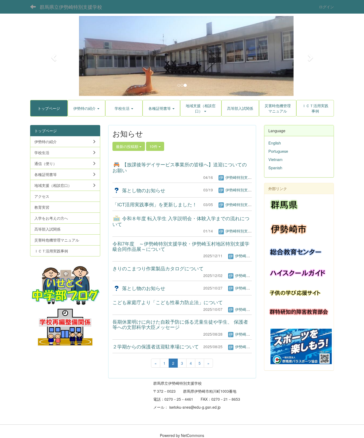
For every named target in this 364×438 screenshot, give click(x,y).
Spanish (275, 167)
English (274, 143)
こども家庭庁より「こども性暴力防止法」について (167, 302)
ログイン (326, 6)
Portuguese (278, 151)
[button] (53, 56)
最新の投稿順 (127, 146)
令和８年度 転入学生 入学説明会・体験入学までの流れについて (180, 221)
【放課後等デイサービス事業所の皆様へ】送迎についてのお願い (179, 167)
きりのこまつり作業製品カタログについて (158, 268)
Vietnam (275, 159)
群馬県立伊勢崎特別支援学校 (71, 6)
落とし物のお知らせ (143, 190)
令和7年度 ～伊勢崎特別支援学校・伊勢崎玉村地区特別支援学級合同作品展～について (180, 246)
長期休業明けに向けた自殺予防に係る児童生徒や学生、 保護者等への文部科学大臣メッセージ (180, 324)
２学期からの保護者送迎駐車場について (155, 346)
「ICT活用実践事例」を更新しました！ (154, 204)
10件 (154, 146)
